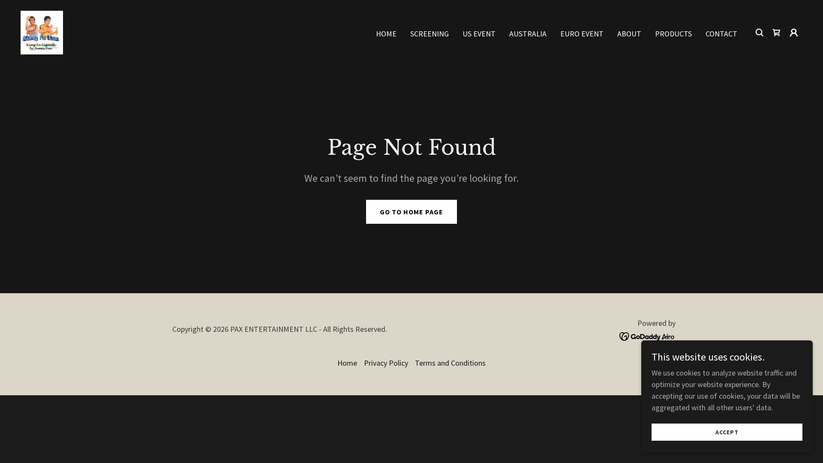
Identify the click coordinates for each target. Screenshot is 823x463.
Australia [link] (528, 34)
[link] (42, 31)
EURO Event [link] (582, 34)
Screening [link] (429, 34)
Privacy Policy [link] (386, 363)
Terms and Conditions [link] (450, 363)
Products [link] (673, 34)
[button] (793, 32)
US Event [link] (479, 34)
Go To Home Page (411, 211)
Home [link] (386, 34)
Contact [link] (721, 34)
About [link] (629, 34)
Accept (727, 432)
